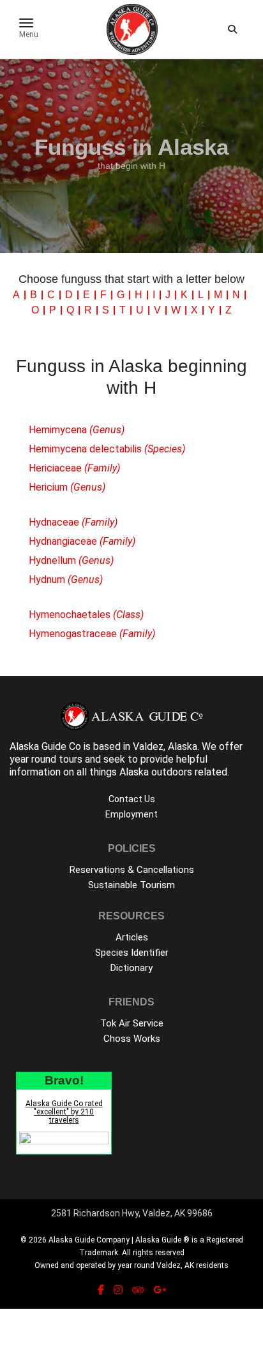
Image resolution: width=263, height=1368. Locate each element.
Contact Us (132, 799)
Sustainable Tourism (131, 885)
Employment (131, 814)
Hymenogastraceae (92, 634)
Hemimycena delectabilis (107, 449)
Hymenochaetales (86, 614)
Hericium (67, 487)
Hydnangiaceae (82, 541)
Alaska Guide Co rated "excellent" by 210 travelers (64, 1112)
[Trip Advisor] (138, 1290)
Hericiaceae (74, 468)
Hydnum (66, 579)
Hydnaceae (73, 522)
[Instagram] (118, 1290)
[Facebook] (101, 1290)
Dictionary (131, 968)
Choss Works (131, 1038)
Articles (132, 937)
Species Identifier (132, 952)
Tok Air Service (131, 1023)
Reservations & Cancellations (132, 869)
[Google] (159, 1290)
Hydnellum (71, 560)
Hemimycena (76, 430)
